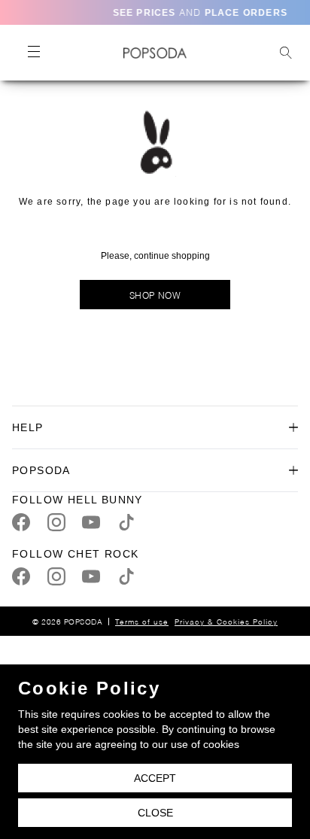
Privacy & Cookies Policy (226, 621)
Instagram (56, 522)
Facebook (21, 522)
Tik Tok (126, 522)
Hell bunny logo (154, 52)
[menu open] (33, 53)
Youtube (91, 522)
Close (155, 813)
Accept (155, 778)
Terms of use (142, 621)
